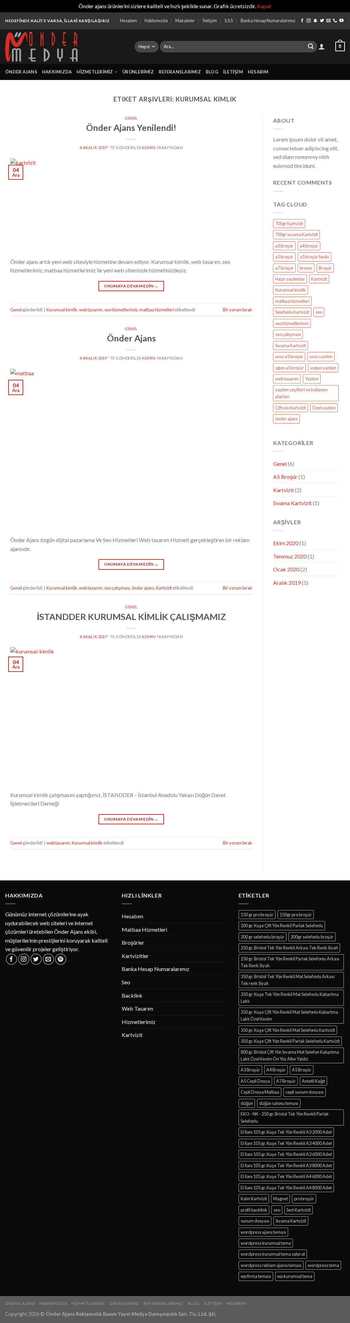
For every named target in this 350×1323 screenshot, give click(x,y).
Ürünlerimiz (138, 72)
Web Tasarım (137, 1008)
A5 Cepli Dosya (255, 1081)
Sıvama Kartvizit (290, 345)
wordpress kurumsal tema (266, 1243)
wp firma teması (256, 1276)
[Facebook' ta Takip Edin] (302, 20)
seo (318, 312)
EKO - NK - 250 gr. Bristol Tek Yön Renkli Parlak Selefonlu (285, 1117)
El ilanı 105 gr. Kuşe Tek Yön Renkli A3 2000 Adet (286, 1132)
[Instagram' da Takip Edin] (309, 20)
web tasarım (91, 309)
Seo (126, 982)
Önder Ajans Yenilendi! (131, 127)
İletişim (210, 20)
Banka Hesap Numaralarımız (268, 20)
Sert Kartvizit (298, 1210)
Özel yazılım (324, 407)
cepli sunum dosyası (304, 1092)
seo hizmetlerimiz (121, 309)
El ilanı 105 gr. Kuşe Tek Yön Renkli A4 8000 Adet (286, 1187)
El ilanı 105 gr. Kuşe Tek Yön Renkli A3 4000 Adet (286, 1143)
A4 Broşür (276, 1069)
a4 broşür (309, 245)
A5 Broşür (285, 476)
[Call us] (335, 20)
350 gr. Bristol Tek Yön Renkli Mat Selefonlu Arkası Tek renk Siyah (288, 980)
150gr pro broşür (296, 914)
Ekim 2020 (285, 543)
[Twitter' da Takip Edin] (322, 20)
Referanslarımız (180, 72)
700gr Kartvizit (289, 223)
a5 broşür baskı (314, 256)
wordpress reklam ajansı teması (271, 1265)
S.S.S (229, 20)
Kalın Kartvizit (254, 1198)
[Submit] (311, 46)
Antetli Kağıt (313, 1081)
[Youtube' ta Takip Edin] (341, 20)
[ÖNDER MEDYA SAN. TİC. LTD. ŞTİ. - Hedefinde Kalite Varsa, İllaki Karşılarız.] (64, 46)
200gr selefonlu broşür (312, 937)
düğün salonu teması (278, 1103)
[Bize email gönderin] (328, 20)
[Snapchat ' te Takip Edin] (315, 20)
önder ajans (143, 588)
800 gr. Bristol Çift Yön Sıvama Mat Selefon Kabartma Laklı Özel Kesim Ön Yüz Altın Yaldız (290, 1055)
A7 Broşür (286, 1081)
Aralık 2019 (287, 582)
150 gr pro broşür (257, 914)
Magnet (280, 1198)
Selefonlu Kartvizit (292, 312)
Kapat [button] (264, 6)
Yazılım (312, 378)
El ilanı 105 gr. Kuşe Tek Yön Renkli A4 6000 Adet (286, 1176)
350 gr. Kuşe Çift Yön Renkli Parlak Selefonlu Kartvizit (290, 1041)
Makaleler (185, 20)
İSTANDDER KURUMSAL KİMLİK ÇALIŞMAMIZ (131, 616)
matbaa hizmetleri (156, 309)
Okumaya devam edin (131, 285)
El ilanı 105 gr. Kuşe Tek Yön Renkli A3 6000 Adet (286, 1154)
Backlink (132, 995)
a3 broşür (284, 245)
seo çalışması (117, 588)
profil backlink (254, 1210)
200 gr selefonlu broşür (262, 937)
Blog (212, 72)
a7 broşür (284, 268)
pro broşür (304, 1198)
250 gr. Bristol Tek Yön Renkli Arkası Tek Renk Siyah (289, 947)
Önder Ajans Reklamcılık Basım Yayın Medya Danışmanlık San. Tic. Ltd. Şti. (131, 1314)
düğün (247, 1103)
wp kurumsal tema (294, 1276)
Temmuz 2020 (290, 556)
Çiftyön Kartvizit (290, 407)
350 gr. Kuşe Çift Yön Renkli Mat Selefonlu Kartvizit (288, 1030)
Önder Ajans (21, 72)
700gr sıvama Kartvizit (296, 234)
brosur (306, 268)
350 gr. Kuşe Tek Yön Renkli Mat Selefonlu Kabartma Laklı (290, 997)
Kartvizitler (135, 956)
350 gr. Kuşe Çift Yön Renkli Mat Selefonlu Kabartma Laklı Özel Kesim (289, 1015)
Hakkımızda (156, 20)
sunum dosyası (255, 1221)
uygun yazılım (323, 367)
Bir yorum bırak (237, 309)
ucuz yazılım (321, 356)
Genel (131, 118)
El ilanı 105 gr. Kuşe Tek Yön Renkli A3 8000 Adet (286, 1165)
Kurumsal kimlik (61, 309)
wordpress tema (323, 1265)
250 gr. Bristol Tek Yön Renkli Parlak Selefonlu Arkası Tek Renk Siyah (290, 962)
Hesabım (128, 20)
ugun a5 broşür (289, 367)
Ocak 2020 (286, 569)
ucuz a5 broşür (289, 356)
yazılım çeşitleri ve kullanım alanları (301, 393)
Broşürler (133, 942)
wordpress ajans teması (263, 1232)
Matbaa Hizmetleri (144, 929)
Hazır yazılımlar (290, 279)
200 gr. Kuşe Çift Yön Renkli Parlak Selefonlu (282, 925)
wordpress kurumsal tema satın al (273, 1254)
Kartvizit (164, 588)
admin (149, 147)
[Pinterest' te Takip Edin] (60, 959)
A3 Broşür (250, 1069)
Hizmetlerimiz (95, 72)
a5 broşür (284, 256)
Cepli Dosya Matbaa (260, 1092)
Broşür (325, 268)
